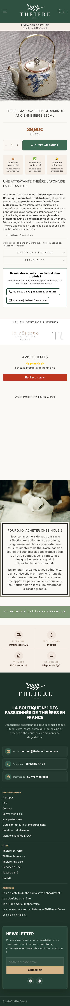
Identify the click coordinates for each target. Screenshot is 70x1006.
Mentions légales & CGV (17, 835)
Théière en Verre (13, 850)
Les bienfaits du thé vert (18, 898)
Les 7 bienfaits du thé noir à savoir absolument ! (32, 892)
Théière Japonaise (51, 243)
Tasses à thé (10, 872)
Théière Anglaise (13, 861)
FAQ (5, 803)
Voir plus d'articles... (15, 914)
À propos (8, 797)
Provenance (35, 260)
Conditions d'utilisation (16, 830)
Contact (7, 808)
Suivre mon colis (13, 813)
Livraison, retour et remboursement (24, 824)
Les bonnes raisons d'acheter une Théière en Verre (34, 909)
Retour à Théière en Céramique (37, 611)
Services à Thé (12, 866)
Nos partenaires (12, 819)
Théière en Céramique (28, 243)
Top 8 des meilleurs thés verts (21, 903)
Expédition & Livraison (35, 252)
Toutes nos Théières (14, 245)
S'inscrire (35, 970)
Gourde (7, 877)
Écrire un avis (35, 377)
